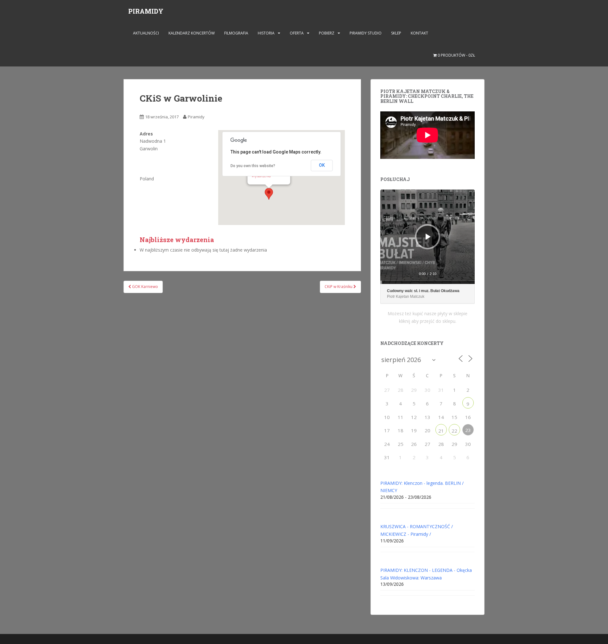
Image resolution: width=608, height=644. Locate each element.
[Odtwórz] (428, 237)
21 (441, 431)
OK (322, 165)
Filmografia (236, 33)
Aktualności (146, 33)
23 (468, 430)
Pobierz (326, 33)
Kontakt (419, 33)
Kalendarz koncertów (191, 33)
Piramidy (196, 117)
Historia (266, 33)
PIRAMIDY (145, 11)
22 (454, 431)
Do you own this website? (253, 166)
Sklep (396, 33)
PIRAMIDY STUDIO (366, 33)
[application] (427, 237)
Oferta (297, 33)
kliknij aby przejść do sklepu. (427, 321)
